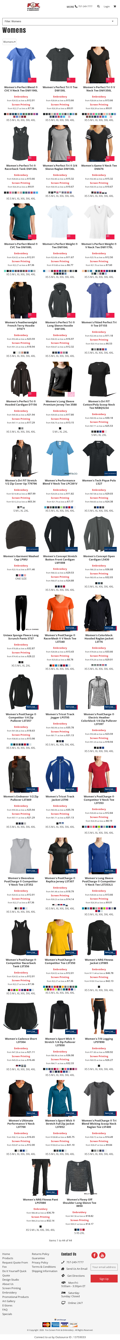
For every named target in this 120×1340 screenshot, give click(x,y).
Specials (7, 1314)
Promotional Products (15, 1297)
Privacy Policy (40, 1262)
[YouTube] (102, 1255)
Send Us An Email (76, 1268)
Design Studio (10, 1279)
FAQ (5, 1309)
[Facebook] (94, 1255)
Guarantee (38, 1258)
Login (107, 6)
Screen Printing (21, 104)
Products (7, 1258)
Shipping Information (44, 1271)
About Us (7, 1284)
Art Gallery (8, 1301)
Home (6, 1254)
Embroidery (21, 96)
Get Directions (76, 1275)
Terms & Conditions (44, 1266)
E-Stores (7, 1305)
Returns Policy (40, 1254)
